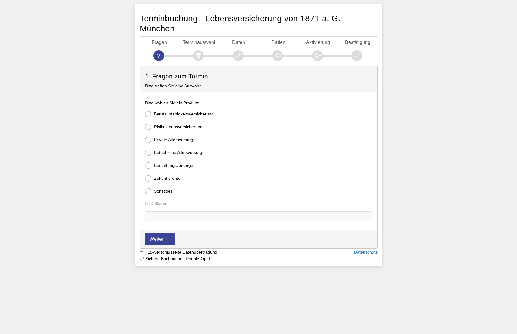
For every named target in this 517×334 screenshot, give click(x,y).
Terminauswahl (199, 42)
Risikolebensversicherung (178, 126)
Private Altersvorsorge (175, 139)
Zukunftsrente (167, 178)
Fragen (159, 42)
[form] (259, 157)
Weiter (156, 239)
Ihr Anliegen (156, 204)
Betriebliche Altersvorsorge (179, 152)
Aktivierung (318, 42)
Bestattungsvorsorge (173, 165)
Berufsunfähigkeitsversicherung (184, 114)
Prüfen (278, 42)
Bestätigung (357, 42)
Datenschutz (366, 252)
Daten (238, 42)
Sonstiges (163, 191)
